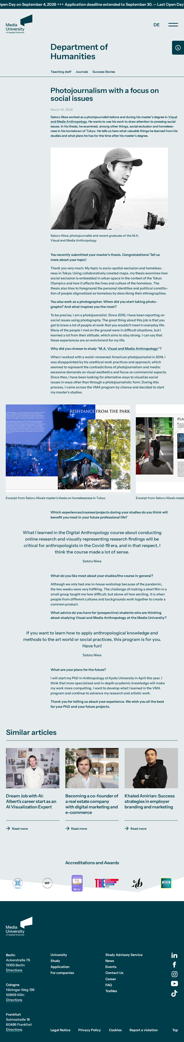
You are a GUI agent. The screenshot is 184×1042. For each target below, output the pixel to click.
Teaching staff (61, 72)
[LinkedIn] (174, 955)
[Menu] (173, 24)
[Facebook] (174, 964)
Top (175, 1030)
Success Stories (103, 72)
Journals (82, 72)
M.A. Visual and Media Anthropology (128, 348)
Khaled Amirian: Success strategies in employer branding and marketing (150, 801)
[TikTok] (174, 993)
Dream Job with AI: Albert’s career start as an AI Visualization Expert (31, 801)
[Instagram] (175, 974)
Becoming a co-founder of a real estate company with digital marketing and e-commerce (91, 804)
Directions (14, 970)
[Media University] (19, 24)
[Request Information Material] (178, 48)
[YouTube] (174, 983)
